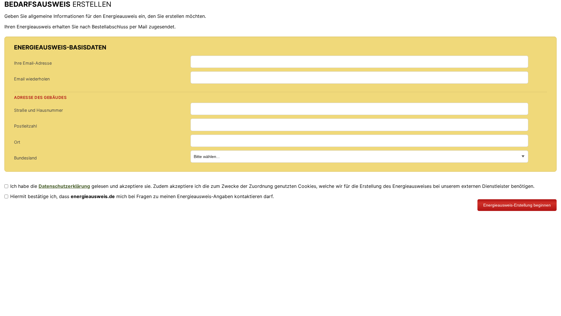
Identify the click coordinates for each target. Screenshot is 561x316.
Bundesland (25, 157)
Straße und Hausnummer (38, 110)
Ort (17, 142)
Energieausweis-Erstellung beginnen (517, 205)
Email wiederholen (32, 78)
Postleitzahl (25, 125)
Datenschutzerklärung (64, 186)
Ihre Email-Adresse (33, 63)
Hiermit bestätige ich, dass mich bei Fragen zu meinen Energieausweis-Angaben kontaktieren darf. (142, 196)
